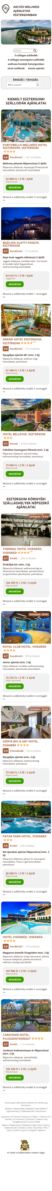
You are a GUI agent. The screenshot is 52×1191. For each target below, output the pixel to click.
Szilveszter (30, 1119)
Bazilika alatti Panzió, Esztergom (21, 244)
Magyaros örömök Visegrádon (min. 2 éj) (26, 952)
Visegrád (32, 1130)
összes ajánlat (36, 68)
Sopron (24, 1130)
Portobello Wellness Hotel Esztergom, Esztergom (25, 146)
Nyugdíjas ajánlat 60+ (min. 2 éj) (21, 355)
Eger (35, 1125)
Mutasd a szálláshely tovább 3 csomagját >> (25, 199)
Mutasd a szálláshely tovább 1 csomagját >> (25, 295)
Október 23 (10, 1119)
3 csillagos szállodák (26, 55)
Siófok (16, 1130)
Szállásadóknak (27, 1111)
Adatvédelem (40, 1108)
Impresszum (41, 1111)
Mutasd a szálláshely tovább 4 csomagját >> (25, 1089)
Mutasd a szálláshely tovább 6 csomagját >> (25, 485)
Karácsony (26, 1116)
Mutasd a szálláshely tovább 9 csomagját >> (25, 792)
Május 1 (35, 1116)
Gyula (46, 1125)
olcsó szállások (16, 68)
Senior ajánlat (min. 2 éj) (17, 662)
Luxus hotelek (34, 1122)
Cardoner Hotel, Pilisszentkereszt (17, 1037)
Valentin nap (41, 1119)
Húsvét (17, 1116)
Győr (40, 1125)
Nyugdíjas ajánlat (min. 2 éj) (19, 757)
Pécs (46, 1127)
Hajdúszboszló (10, 1127)
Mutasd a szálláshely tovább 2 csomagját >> (25, 390)
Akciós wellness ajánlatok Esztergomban (26, 11)
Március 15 (45, 1116)
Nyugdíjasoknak (19, 1122)
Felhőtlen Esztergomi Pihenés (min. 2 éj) (26, 449)
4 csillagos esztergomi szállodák (26, 59)
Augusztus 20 (7, 1116)
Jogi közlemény (12, 1111)
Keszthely (38, 1127)
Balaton (5, 1125)
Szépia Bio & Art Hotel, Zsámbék (21, 743)
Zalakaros (42, 1130)
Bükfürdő (27, 1125)
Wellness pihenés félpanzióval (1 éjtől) (24, 163)
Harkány (22, 1127)
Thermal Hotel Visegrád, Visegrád (22, 551)
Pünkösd (20, 1119)
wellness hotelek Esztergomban (26, 64)
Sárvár (9, 1130)
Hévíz (29, 1127)
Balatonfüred (16, 1125)
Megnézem (15, 187)
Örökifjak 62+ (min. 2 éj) (16, 564)
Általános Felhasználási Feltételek (19, 1108)
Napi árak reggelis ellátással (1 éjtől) (23, 257)
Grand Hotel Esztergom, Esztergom (22, 341)
